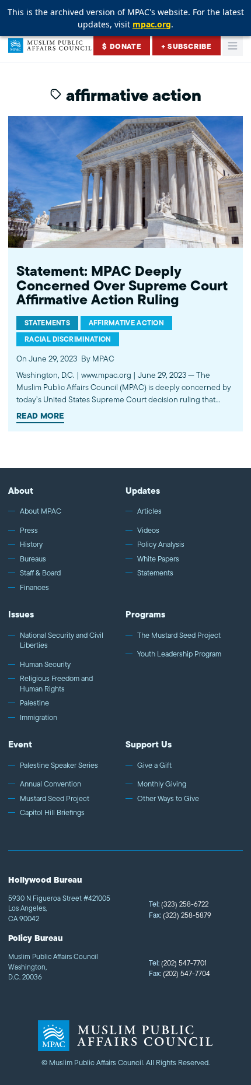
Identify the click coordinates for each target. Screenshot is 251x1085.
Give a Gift (154, 765)
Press (29, 530)
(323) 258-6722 (178, 904)
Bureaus (33, 559)
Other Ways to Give (168, 798)
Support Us (149, 744)
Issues (21, 614)
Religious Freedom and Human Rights (56, 683)
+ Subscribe (186, 46)
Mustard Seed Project (54, 798)
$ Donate (121, 46)
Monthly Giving (161, 784)
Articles (149, 511)
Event (20, 744)
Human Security (45, 664)
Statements (155, 573)
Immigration (38, 717)
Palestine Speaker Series (59, 765)
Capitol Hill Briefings (52, 812)
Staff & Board (40, 573)
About (20, 490)
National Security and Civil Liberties (61, 640)
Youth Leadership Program (179, 654)
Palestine (34, 703)
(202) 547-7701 (178, 963)
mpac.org (152, 24)
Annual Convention (50, 784)
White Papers (158, 559)
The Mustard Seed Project (179, 635)
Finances (34, 587)
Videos (148, 530)
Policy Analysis (160, 544)
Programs (145, 614)
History (31, 544)
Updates (143, 490)
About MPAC (40, 511)
